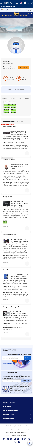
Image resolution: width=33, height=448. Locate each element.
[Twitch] (29, 439)
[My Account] (28, 2)
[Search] (11, 2)
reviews (21, 121)
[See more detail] (27, 153)
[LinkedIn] (18, 439)
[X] (11, 439)
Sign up (27, 358)
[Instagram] (14, 439)
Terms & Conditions (8, 429)
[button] (16, 6)
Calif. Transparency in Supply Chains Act (16, 432)
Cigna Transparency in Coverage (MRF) (16, 435)
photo (19, 98)
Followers (6, 68)
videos (13, 98)
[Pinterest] (22, 439)
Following (13, 68)
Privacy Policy (17, 429)
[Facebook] (7, 439)
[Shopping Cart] (31, 2)
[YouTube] (25, 439)
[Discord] (15, 442)
